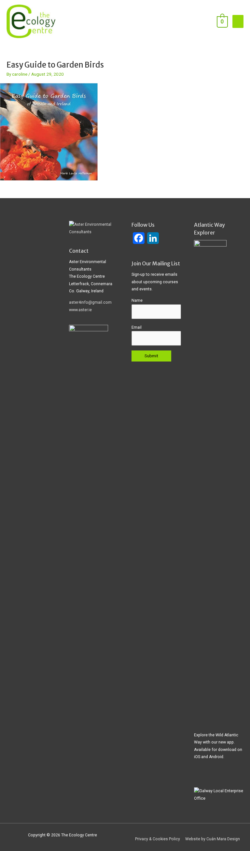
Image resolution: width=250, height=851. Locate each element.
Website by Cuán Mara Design (212, 839)
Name (137, 300)
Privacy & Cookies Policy (157, 839)
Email (137, 327)
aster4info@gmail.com (90, 302)
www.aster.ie (80, 310)
